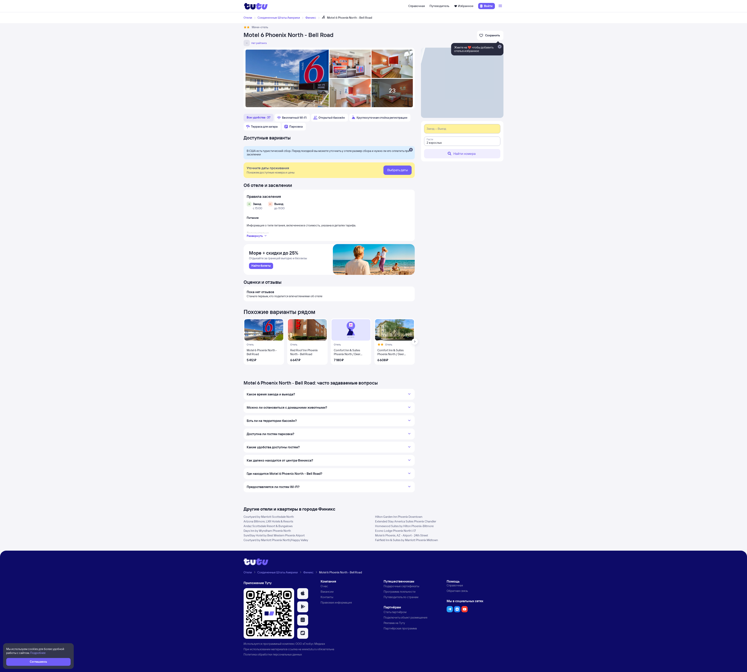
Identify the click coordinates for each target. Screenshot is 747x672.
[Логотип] (256, 6)
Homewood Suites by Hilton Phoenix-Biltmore (404, 526)
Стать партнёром (395, 612)
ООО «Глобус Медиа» (310, 644)
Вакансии (327, 591)
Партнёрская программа (400, 628)
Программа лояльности (400, 591)
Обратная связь (457, 591)
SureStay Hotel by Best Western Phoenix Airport (274, 535)
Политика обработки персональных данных (273, 654)
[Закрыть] (411, 150)
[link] (261, 266)
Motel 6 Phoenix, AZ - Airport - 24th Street (401, 535)
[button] (302, 593)
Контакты (327, 597)
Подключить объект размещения (405, 617)
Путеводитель (439, 6)
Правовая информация (336, 602)
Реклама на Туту (394, 623)
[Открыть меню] (500, 6)
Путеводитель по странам (401, 597)
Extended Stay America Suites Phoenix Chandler (405, 521)
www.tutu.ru (309, 649)
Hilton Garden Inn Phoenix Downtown (398, 517)
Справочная (416, 6)
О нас (324, 586)
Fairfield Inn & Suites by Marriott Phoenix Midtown (406, 540)
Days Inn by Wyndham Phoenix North (267, 531)
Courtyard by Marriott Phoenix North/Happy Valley (276, 540)
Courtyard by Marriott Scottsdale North (269, 517)
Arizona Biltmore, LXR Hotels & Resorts (268, 521)
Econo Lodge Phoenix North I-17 (395, 531)
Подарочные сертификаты (401, 586)
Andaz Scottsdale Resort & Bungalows (268, 526)
